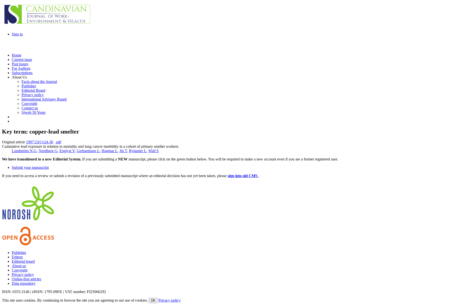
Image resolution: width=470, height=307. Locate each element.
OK (153, 300)
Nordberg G (48, 151)
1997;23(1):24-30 (39, 142)
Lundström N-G (24, 151)
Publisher (19, 252)
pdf (58, 142)
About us (19, 266)
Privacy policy (23, 275)
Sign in (17, 34)
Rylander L (137, 151)
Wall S (153, 151)
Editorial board (23, 261)
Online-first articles (26, 279)
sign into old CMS (243, 176)
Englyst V (67, 151)
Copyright (19, 270)
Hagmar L (110, 151)
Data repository (23, 283)
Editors (17, 257)
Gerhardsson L (88, 151)
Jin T (123, 151)
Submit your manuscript (30, 167)
